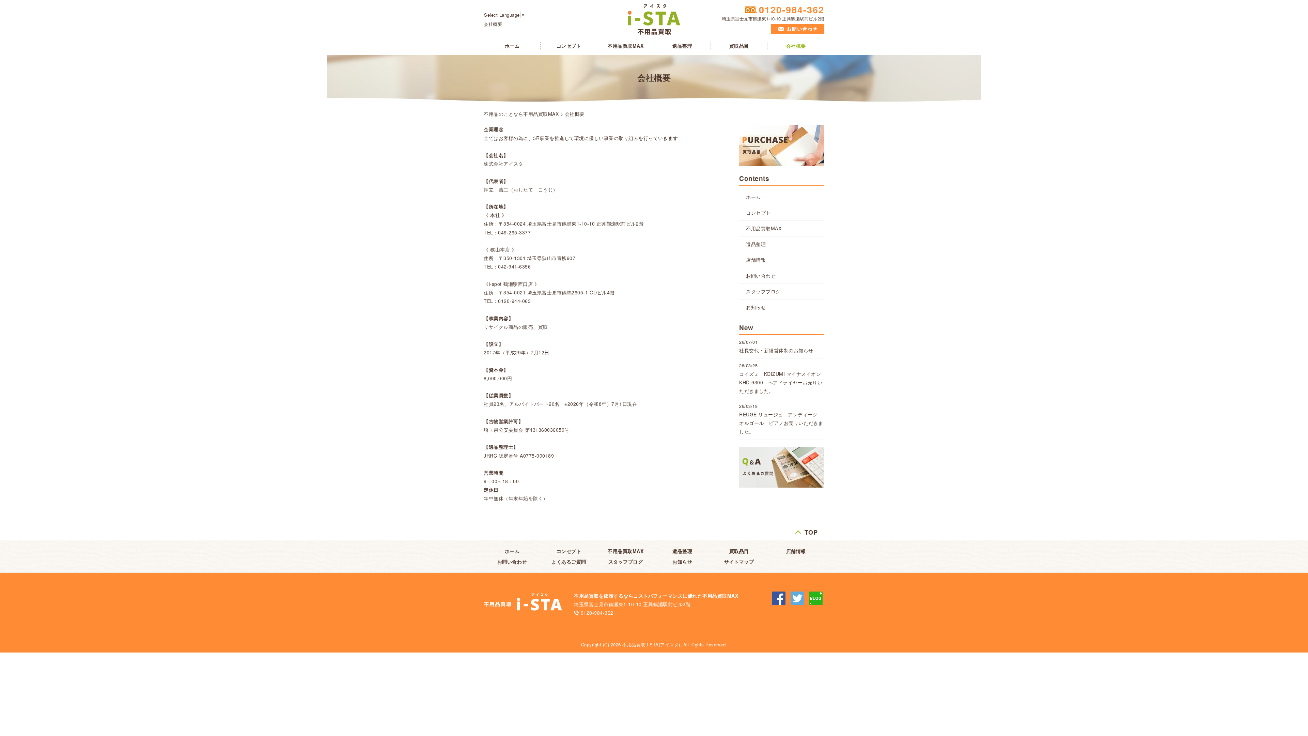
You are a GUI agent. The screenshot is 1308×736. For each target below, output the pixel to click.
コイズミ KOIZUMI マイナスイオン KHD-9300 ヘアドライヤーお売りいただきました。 (782, 382)
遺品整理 (682, 45)
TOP (811, 531)
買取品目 (739, 45)
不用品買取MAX (625, 45)
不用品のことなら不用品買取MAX (521, 113)
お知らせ (756, 307)
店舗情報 (756, 259)
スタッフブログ (763, 291)
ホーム (512, 45)
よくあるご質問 (568, 561)
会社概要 (796, 45)
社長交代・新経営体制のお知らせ (776, 350)
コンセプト (569, 45)
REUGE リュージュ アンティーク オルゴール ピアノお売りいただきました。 (781, 423)
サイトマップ (739, 561)
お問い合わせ (761, 275)
